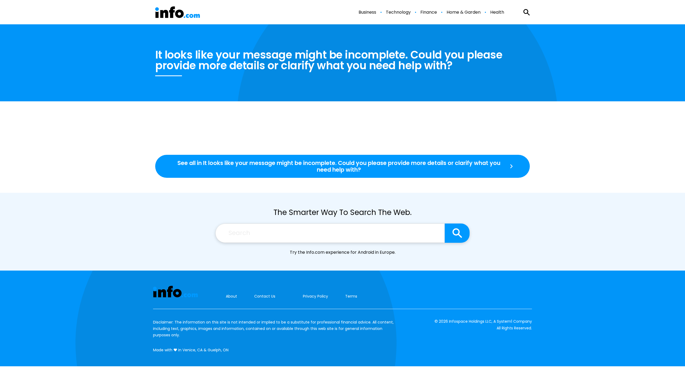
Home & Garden (464, 12)
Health (497, 12)
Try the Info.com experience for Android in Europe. (342, 252)
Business (367, 12)
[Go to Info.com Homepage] (177, 12)
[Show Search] (526, 12)
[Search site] (457, 233)
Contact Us (264, 296)
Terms (351, 296)
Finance (428, 12)
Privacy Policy (315, 296)
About (231, 296)
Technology (398, 12)
